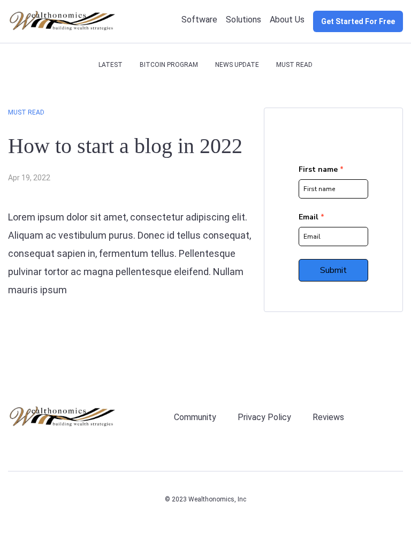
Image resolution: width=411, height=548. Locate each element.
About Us (287, 19)
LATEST (110, 64)
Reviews (328, 417)
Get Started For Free (358, 21)
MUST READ (294, 64)
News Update (237, 64)
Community (195, 417)
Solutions (243, 19)
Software (199, 19)
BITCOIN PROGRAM (169, 64)
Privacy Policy (264, 417)
